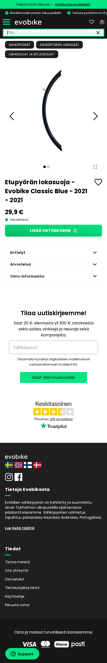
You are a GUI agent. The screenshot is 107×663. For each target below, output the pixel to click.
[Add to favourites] (98, 182)
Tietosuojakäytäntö (22, 587)
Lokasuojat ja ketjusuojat (31, 54)
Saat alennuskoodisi (53, 377)
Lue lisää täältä (19, 528)
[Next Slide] (95, 116)
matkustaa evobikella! (73, 4)
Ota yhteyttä (16, 570)
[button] (53, 109)
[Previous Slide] (12, 116)
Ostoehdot (14, 579)
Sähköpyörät (19, 45)
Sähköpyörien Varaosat (59, 45)
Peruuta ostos (17, 604)
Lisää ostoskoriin (50, 230)
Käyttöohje (14, 596)
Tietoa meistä (17, 562)
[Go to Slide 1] (44, 167)
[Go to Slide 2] (48, 167)
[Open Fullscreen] (95, 167)
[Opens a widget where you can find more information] (22, 654)
